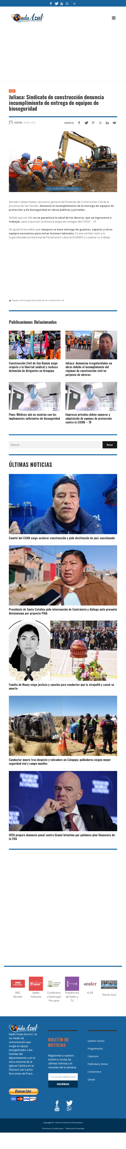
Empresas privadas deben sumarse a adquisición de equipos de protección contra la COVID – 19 (88, 418)
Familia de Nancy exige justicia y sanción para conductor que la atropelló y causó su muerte (61, 686)
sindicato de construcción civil (50, 300)
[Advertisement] (67, 53)
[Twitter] (56, 3)
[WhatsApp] (67, 3)
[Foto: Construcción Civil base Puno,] (63, 161)
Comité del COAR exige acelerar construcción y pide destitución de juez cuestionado (62, 538)
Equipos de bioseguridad (24, 300)
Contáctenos (94, 1071)
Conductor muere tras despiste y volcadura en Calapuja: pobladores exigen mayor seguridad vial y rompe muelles (60, 762)
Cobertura (93, 1056)
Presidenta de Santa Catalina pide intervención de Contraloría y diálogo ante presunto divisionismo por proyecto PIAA (63, 611)
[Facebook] (50, 3)
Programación (95, 1048)
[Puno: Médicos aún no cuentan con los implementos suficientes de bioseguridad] (29, 396)
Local (12, 91)
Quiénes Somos (96, 1040)
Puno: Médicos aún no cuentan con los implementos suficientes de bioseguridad (34, 416)
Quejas (91, 1079)
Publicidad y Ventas (98, 1064)
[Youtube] (61, 3)
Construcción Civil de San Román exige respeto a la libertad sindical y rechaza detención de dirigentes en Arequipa (33, 367)
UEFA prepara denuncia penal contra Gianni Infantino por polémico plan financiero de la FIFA (62, 837)
